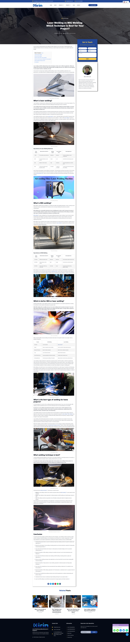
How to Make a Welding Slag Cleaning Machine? (89, 610)
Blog (74, 5)
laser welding (66, 117)
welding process (54, 271)
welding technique (43, 490)
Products (61, 5)
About (55, 5)
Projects (67, 5)
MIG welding (36, 215)
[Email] (120, 630)
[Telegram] (123, 630)
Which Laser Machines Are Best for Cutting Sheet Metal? (73, 610)
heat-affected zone (39, 173)
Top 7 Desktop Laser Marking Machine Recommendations (56, 610)
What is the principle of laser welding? (40, 610)
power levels (50, 116)
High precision (60, 344)
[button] (48, 584)
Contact (78, 5)
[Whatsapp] (114, 630)
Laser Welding (65, 18)
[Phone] (127, 630)
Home (51, 5)
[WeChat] (117, 630)
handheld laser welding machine (54, 425)
